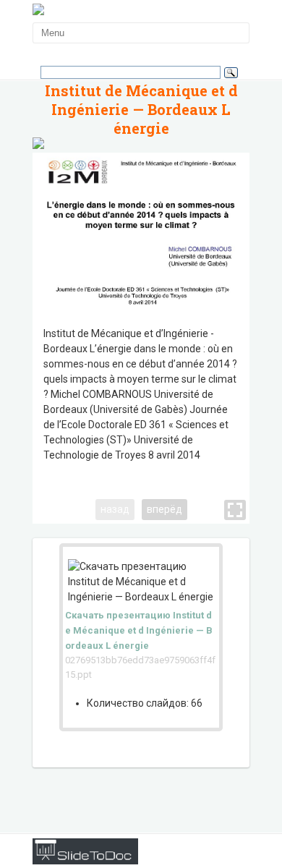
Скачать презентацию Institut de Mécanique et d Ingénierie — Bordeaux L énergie (139, 630)
